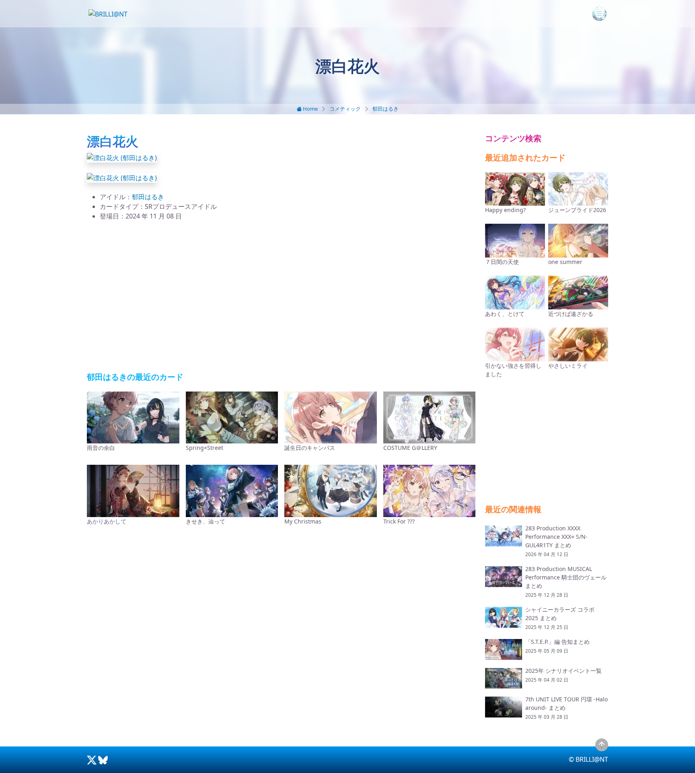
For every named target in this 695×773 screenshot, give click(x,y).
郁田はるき (385, 108)
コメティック (345, 108)
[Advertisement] (281, 296)
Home (310, 108)
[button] (122, 157)
